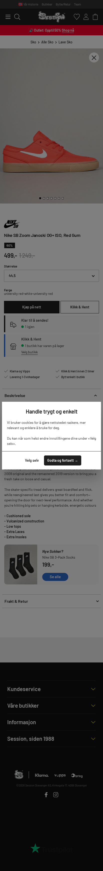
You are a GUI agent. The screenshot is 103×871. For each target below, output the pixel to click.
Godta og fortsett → (62, 460)
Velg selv (32, 460)
